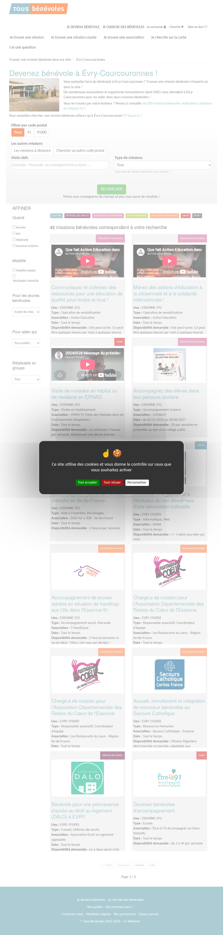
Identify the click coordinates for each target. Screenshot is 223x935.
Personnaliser (137, 482)
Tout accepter (87, 482)
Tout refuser (112, 482)
